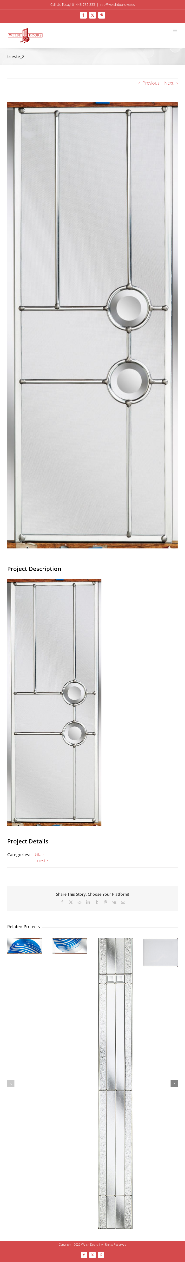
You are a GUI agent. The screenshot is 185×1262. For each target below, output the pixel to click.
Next (168, 83)
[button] (10, 1083)
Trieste (41, 860)
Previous (151, 83)
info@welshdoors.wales (117, 4)
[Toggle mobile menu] (175, 30)
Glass (40, 854)
